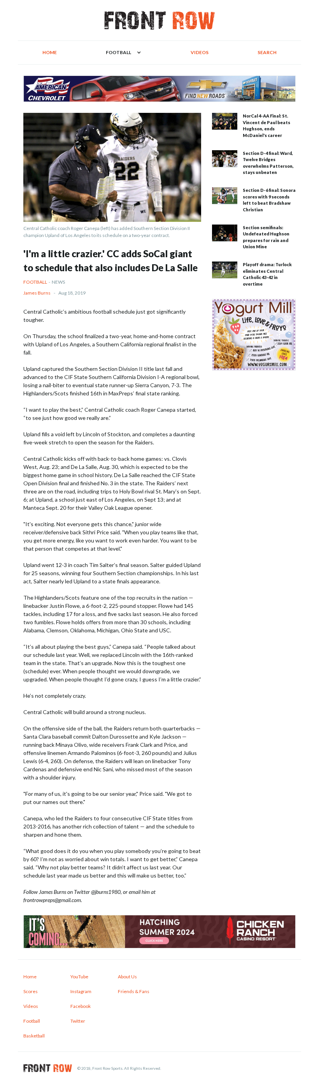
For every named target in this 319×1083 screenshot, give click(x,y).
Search (267, 52)
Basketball (34, 1036)
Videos (200, 52)
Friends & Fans (133, 991)
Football (35, 282)
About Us (127, 976)
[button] (123, 52)
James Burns (37, 293)
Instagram (80, 991)
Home (49, 52)
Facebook (80, 1006)
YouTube (79, 976)
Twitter (77, 1021)
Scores (30, 991)
